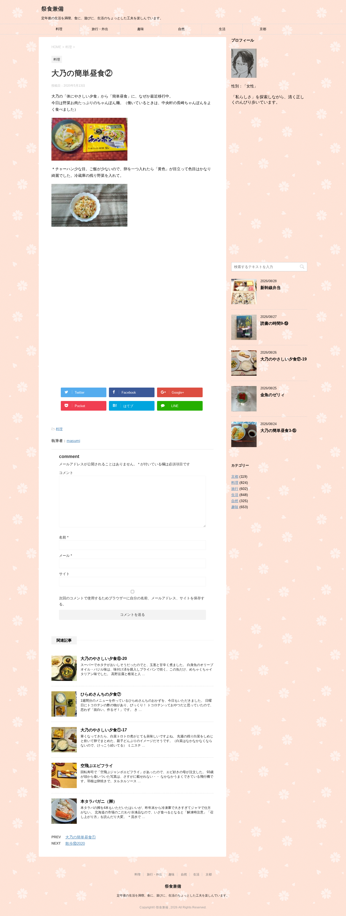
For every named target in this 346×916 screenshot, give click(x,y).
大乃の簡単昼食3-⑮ (278, 430)
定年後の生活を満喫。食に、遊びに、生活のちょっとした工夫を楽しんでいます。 (173, 895)
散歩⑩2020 (75, 843)
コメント (66, 473)
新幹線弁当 (270, 287)
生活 (222, 29)
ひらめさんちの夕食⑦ (101, 694)
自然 (181, 29)
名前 (63, 537)
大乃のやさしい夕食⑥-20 (104, 658)
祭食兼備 (52, 9)
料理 (59, 29)
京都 (263, 29)
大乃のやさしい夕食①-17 (104, 730)
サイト (64, 574)
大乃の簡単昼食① (80, 837)
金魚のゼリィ (272, 395)
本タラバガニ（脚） (99, 801)
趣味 (140, 29)
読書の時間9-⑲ (274, 323)
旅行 (234, 489)
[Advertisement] (132, 272)
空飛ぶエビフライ (97, 766)
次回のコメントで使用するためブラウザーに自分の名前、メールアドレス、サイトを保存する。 (131, 601)
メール (65, 556)
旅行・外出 (100, 29)
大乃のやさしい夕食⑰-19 (283, 359)
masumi (73, 440)
